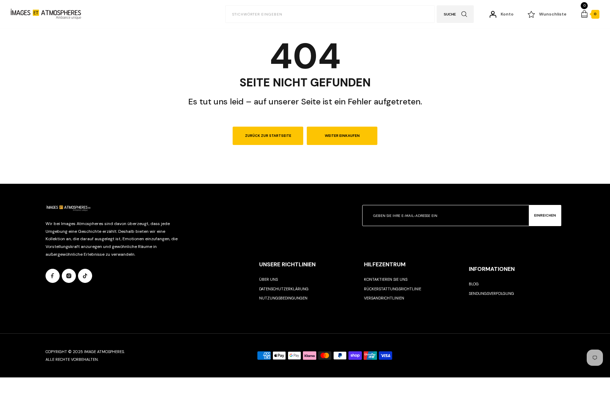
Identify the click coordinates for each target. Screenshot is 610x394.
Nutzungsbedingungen (283, 298)
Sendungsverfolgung (491, 293)
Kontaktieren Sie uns (385, 279)
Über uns (268, 279)
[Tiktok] (85, 276)
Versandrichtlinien (384, 298)
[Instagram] (69, 276)
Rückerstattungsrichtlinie (392, 288)
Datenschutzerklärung (284, 288)
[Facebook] (53, 276)
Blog (474, 283)
